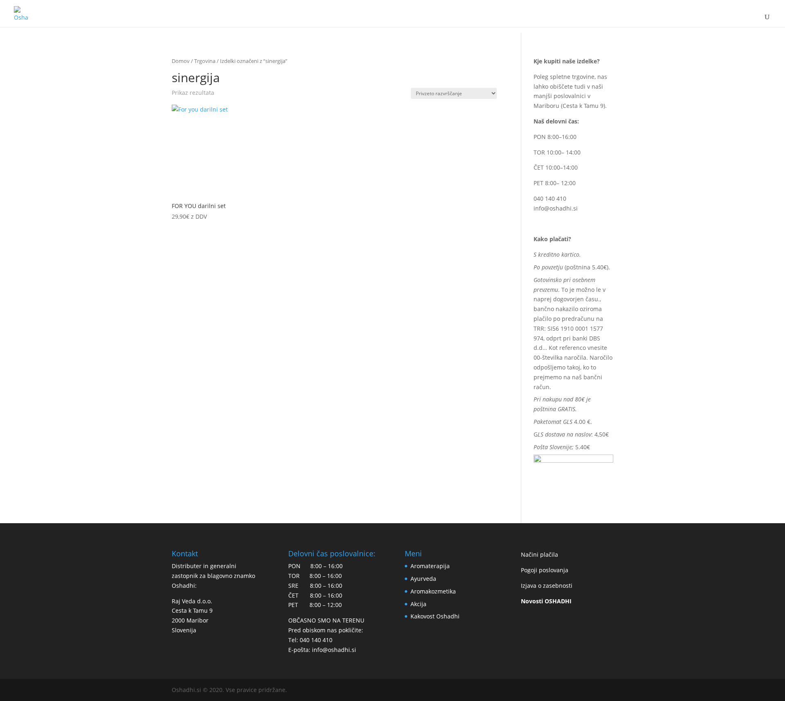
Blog (616, 20)
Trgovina (204, 61)
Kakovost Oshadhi (500, 20)
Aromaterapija (430, 566)
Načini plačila (539, 554)
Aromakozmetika (433, 591)
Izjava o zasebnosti (546, 585)
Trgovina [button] (389, 20)
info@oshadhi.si (556, 208)
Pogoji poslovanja (544, 570)
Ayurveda (423, 578)
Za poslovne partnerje (677, 20)
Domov (181, 61)
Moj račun (574, 20)
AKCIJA (442, 20)
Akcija (418, 604)
